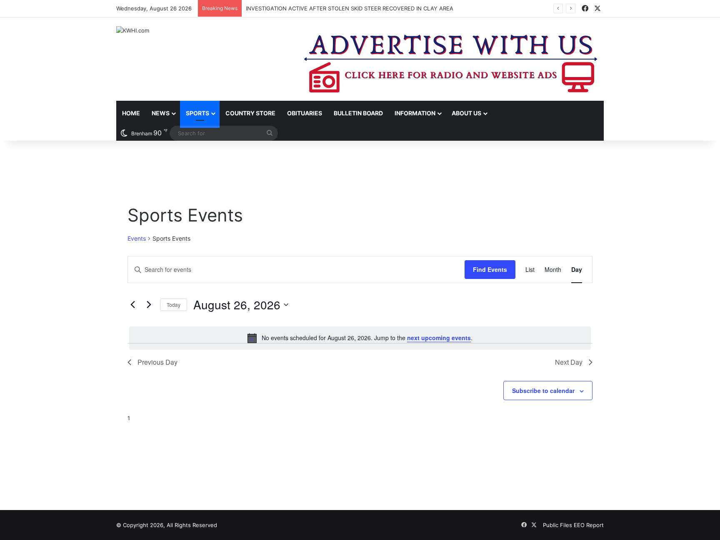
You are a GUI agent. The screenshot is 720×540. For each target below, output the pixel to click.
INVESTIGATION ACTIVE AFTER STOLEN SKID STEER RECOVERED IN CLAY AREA (349, 8)
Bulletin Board (358, 113)
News (161, 113)
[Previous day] (133, 305)
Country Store (250, 113)
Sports (197, 113)
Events (137, 238)
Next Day (568, 362)
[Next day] (149, 305)
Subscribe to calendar (543, 390)
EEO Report (589, 525)
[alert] (360, 338)
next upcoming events (439, 337)
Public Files (558, 525)
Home (131, 113)
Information (415, 113)
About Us (466, 113)
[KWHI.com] (132, 30)
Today (173, 304)
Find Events (490, 269)
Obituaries (304, 113)
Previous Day (158, 362)
